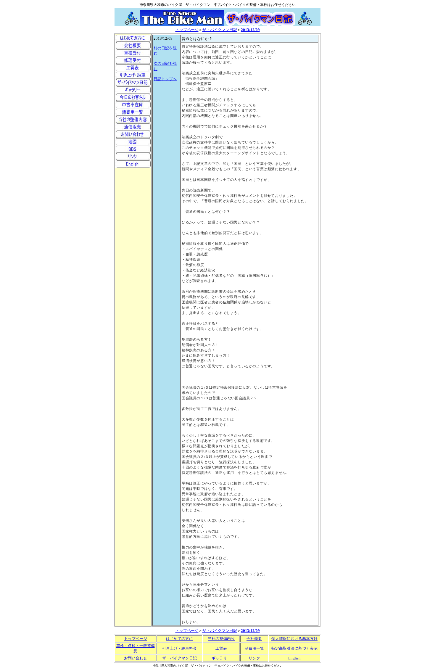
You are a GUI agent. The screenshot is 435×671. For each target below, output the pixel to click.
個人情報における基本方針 (294, 638)
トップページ (187, 30)
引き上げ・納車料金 (179, 648)
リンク (254, 658)
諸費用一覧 (254, 648)
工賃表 (221, 648)
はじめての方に (179, 638)
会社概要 (254, 638)
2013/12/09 (250, 30)
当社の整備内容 (221, 638)
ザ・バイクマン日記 (219, 30)
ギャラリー (221, 658)
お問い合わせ (135, 658)
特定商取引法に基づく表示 (294, 648)
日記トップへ (165, 79)
